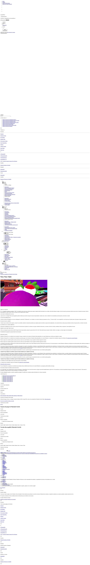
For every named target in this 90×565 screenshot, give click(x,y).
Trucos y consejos (7, 259)
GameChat (6, 213)
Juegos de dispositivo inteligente (10, 194)
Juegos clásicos (7, 238)
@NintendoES (2, 154)
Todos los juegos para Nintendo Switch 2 (9, 119)
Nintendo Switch (3, 135)
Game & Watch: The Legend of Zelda (11, 228)
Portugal (3, 469)
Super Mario (2, 148)
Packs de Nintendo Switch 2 (9, 217)
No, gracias (2, 487)
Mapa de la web (7, 269)
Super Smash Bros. (3, 142)
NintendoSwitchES (3, 171)
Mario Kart (2, 521)
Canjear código (7, 204)
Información (7, 198)
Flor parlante (7, 226)
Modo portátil (8, 395)
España (3, 457)
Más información (47, 399)
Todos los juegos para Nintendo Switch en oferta (10, 122)
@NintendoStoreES (3, 155)
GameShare (6, 214)
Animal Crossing (3, 146)
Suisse (3, 471)
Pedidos (3, 2)
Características (7, 212)
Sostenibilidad (31, 453)
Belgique (3, 461)
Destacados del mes (8, 199)
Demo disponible (3, 395)
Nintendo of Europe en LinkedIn (5, 179)
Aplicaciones (7, 246)
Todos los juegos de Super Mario (7, 124)
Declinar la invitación (3, 499)
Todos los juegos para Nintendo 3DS (8, 123)
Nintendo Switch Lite (8, 223)
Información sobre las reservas (5, 364)
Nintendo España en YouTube (5, 165)
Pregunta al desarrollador (9, 257)
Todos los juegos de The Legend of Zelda (9, 125)
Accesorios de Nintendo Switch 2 (10, 216)
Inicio (3, 1)
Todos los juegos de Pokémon (7, 126)
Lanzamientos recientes (8, 189)
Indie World (6, 256)
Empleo (6, 268)
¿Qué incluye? (7, 236)
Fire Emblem (2, 137)
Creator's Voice (7, 258)
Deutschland (4, 456)
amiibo (6, 229)
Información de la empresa (15, 452)
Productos (6, 247)
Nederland (4, 476)
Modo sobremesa (14, 395)
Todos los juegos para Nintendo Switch (8, 121)
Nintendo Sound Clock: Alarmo (10, 227)
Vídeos (6, 248)
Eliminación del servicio (17, 453)
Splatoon (1, 144)
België (3, 454)
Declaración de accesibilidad (39, 453)
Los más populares (8, 201)
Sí (4, 487)
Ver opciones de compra (11, 32)
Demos (6, 191)
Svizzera (3, 482)
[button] (46, 182)
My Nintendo (7, 267)
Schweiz (3, 480)
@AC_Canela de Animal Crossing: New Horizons (8, 161)
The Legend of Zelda (3, 141)
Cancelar (1, 481)
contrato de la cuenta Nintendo (72, 338)
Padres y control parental (4, 452)
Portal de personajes (8, 195)
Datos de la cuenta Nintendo (7, 4)
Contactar (45, 453)
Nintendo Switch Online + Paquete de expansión (13, 237)
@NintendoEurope (3, 157)
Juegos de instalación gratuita (9, 192)
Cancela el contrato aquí (25, 453)
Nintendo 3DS (2, 139)
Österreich (4, 477)
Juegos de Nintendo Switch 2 (9, 187)
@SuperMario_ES (3, 159)
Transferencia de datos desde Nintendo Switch (12, 218)
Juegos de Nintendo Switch (9, 188)
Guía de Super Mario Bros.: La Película (11, 266)
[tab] (45, 450)
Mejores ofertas (7, 200)
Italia (3, 475)
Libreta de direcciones (6, 3)
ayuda (21, 355)
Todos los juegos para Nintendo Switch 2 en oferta (10, 120)
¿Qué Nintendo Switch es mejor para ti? (11, 224)
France (3, 458)
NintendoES (2, 169)
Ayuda (10, 452)
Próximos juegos (7, 190)
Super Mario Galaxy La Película (10, 265)
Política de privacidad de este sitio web (29, 452)
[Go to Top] (45, 271)
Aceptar (4, 481)
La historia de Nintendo (8, 230)
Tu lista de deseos (7, 203)
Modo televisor (19, 395)
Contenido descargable (8, 193)
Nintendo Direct (7, 255)
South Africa (4, 468)
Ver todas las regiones (6, 469)
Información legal (10, 453)
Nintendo (1, 505)
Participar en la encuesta (12, 499)
